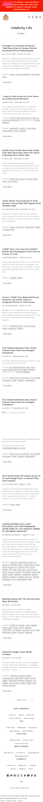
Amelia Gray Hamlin (17, 179)
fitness (21, 567)
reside (10, 574)
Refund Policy (15, 740)
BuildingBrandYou (21, 756)
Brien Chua (14, 378)
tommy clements (8, 685)
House (15, 131)
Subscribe (7, 4)
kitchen (5, 570)
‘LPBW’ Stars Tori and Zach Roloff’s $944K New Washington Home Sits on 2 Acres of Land (21, 251)
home (26, 567)
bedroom (5, 565)
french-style (7, 628)
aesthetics (14, 128)
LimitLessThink (33, 753)
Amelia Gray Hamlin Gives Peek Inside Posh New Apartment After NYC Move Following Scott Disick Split (21, 152)
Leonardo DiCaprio (23, 74)
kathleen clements (25, 681)
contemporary (7, 678)
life (10, 570)
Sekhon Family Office (22, 788)
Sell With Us (8, 753)
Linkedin (33, 765)
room (13, 579)
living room (21, 570)
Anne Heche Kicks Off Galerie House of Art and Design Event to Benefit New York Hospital (21, 478)
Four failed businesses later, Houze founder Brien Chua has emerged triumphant (19, 350)
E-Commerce (24, 378)
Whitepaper (21, 727)
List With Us (20, 753)
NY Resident (26, 572)
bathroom (32, 562)
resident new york (25, 577)
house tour (20, 227)
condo (19, 565)
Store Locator (29, 718)
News (4, 77)
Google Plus (22, 765)
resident (34, 574)
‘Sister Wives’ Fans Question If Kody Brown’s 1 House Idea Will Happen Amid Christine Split (21, 203)
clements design (24, 676)
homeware (6, 380)
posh (34, 572)
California (14, 625)
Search (21, 715)
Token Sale (10, 727)
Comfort (22, 128)
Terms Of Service (21, 743)
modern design (25, 683)
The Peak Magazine (23, 372)
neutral (21, 632)
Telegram (22, 769)
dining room (12, 567)
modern (14, 632)
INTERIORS (6, 630)
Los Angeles (16, 630)
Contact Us (11, 765)
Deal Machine (15, 731)
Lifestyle (22, 131)
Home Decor (31, 128)
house (12, 74)
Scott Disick (12, 181)
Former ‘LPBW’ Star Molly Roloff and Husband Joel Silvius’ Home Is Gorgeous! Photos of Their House (20, 299)
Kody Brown (29, 227)
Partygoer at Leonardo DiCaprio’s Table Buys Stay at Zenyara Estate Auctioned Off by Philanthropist (19, 48)
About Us (12, 715)
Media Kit (30, 715)
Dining (4, 567)
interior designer (24, 628)
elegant (34, 625)
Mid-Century (14, 683)
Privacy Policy (28, 740)
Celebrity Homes (16, 326)
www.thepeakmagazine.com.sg (13, 448)
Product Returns (15, 718)
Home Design (7, 131)
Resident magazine (9, 577)
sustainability (30, 380)
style (30, 579)
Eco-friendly (35, 378)
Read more (7, 82)
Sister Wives (9, 229)
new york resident (14, 572)
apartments (23, 562)
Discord (13, 769)
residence (17, 574)
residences (26, 574)
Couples (13, 278)
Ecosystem (32, 727)
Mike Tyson (35, 74)
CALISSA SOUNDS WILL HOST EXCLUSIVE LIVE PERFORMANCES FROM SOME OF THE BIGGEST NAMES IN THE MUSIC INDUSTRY (21, 527)
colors (27, 625)
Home (2, 801)
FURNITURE (18, 678)
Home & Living (31, 179)
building (13, 565)
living (14, 570)
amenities (14, 562)
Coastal (21, 625)
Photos (20, 328)
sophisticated (21, 579)
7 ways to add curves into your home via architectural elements (20, 97)
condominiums (29, 565)
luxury (29, 570)
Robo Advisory (28, 731)
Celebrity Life (11, 801)
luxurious (25, 630)
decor (38, 565)
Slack (30, 769)
